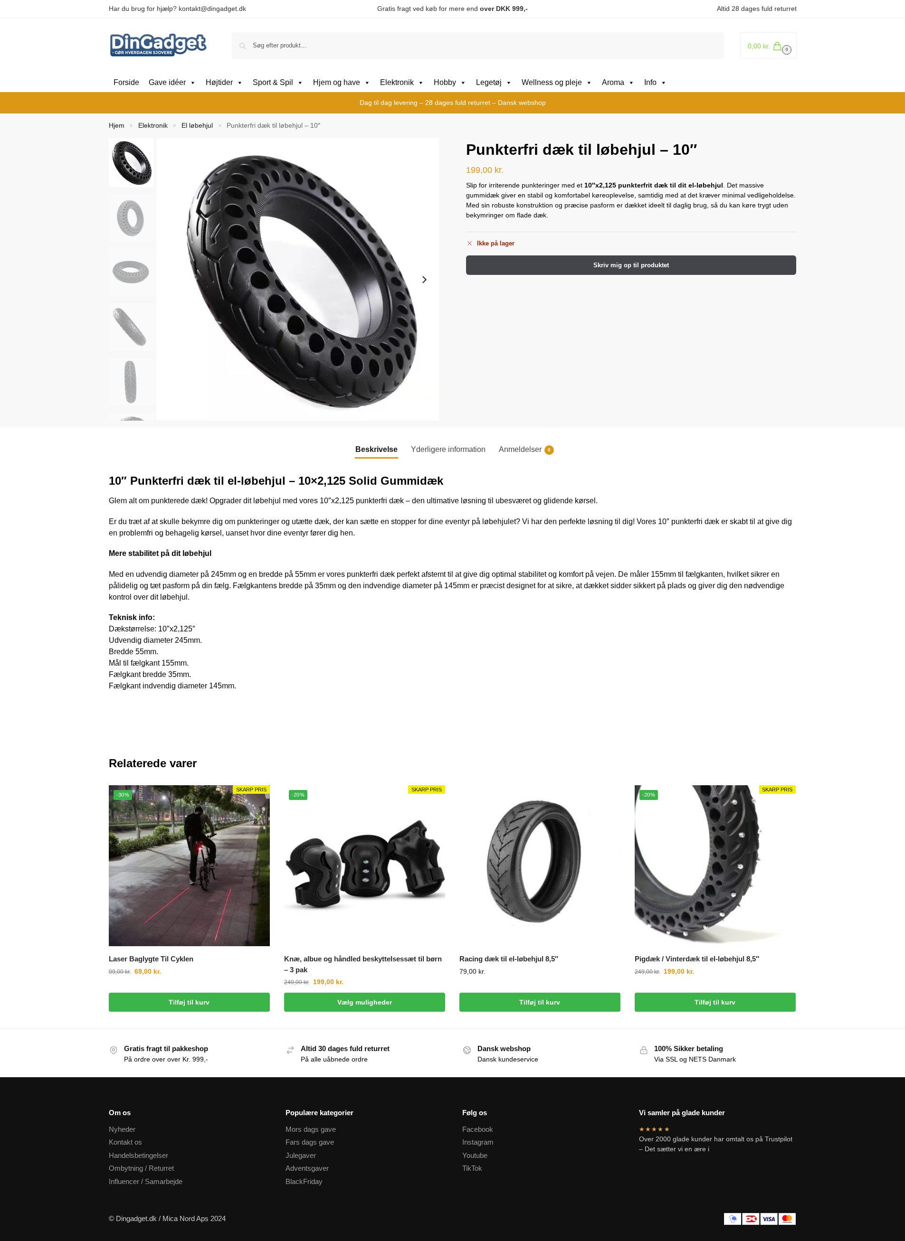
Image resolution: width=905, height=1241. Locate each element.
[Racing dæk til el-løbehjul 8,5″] (539, 865)
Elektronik (397, 82)
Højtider (219, 82)
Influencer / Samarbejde (145, 1181)
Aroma (613, 82)
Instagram (478, 1142)
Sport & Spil (273, 82)
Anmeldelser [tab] (525, 449)
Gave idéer (167, 82)
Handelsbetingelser (138, 1155)
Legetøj (489, 82)
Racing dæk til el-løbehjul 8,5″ (508, 959)
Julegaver (301, 1155)
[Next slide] (424, 280)
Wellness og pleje (552, 82)
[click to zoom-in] (297, 279)
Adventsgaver (307, 1168)
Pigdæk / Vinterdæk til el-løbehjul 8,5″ (697, 959)
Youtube (474, 1155)
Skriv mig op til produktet (631, 265)
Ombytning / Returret (141, 1168)
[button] (768, 45)
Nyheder (122, 1129)
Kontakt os (125, 1142)
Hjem (116, 125)
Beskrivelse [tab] (376, 449)
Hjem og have (336, 82)
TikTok (472, 1168)
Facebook (477, 1129)
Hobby (445, 82)
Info (650, 82)
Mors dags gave (311, 1129)
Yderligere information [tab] (448, 449)
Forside (126, 82)
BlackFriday (304, 1181)
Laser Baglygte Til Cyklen (151, 959)
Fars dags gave (310, 1142)
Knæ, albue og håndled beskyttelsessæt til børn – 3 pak (363, 964)
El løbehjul (197, 125)
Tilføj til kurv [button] (189, 1002)
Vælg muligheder (364, 1002)
